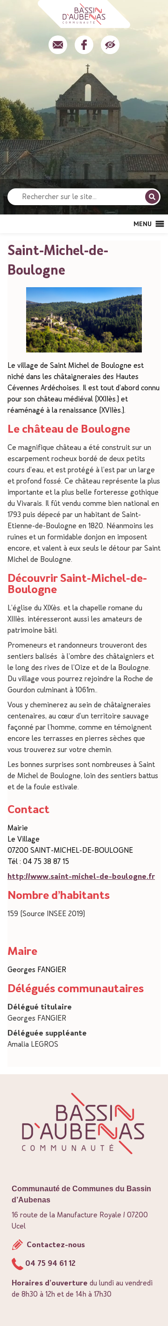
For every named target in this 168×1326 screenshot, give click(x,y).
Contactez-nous (55, 1244)
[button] (142, 223)
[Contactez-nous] (58, 44)
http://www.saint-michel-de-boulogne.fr (81, 876)
